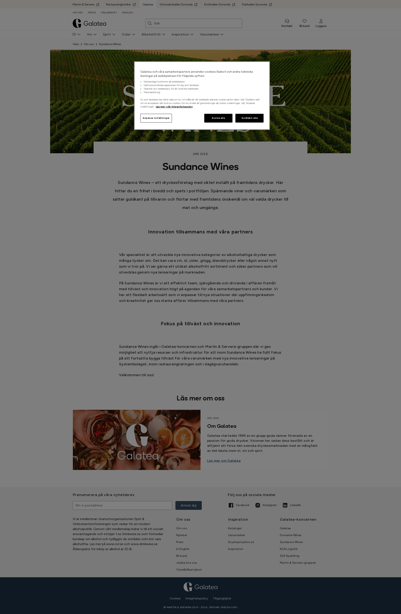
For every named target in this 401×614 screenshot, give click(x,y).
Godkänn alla (249, 117)
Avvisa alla (218, 117)
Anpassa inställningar (156, 117)
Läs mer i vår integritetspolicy (174, 106)
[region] (202, 95)
